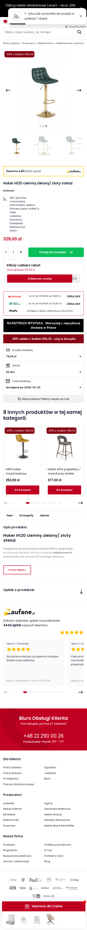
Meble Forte (11, 820)
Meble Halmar (12, 809)
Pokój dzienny (12, 767)
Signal (48, 803)
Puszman (9, 826)
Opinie (44, 515)
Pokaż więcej (17, 570)
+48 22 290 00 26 (43, 736)
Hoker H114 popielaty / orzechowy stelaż (64, 471)
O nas (48, 850)
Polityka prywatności (57, 845)
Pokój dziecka (12, 773)
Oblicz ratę (73, 296)
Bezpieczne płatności (17, 856)
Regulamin (10, 850)
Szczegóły (26, 515)
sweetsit (8, 803)
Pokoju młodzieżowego (18, 784)
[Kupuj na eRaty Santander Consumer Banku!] (15, 296)
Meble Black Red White (59, 826)
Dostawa (9, 845)
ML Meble (9, 814)
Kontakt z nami (54, 856)
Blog (47, 861)
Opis (9, 515)
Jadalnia (50, 773)
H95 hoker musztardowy (16, 471)
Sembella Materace (57, 809)
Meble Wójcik (53, 814)
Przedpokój (10, 778)
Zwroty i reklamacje (16, 861)
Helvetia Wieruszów (57, 820)
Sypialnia (50, 767)
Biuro (47, 778)
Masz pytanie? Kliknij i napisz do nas (45, 399)
